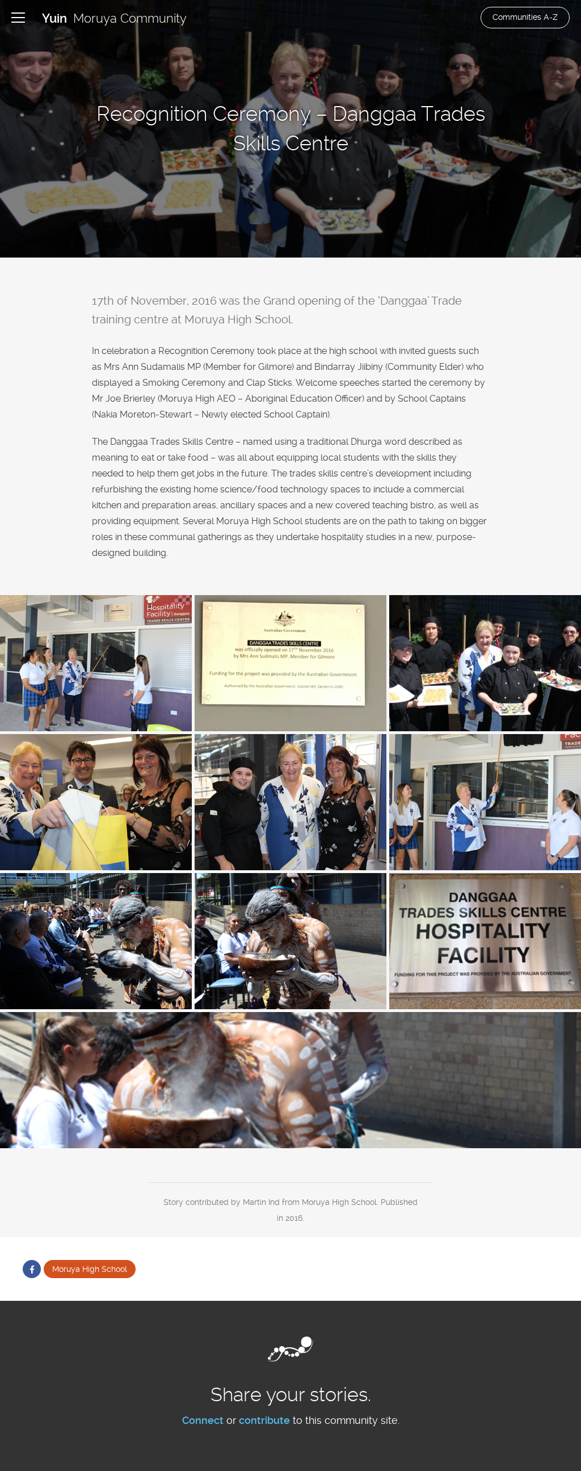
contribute (264, 1420)
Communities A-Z (525, 17)
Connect (203, 1420)
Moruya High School (89, 1269)
